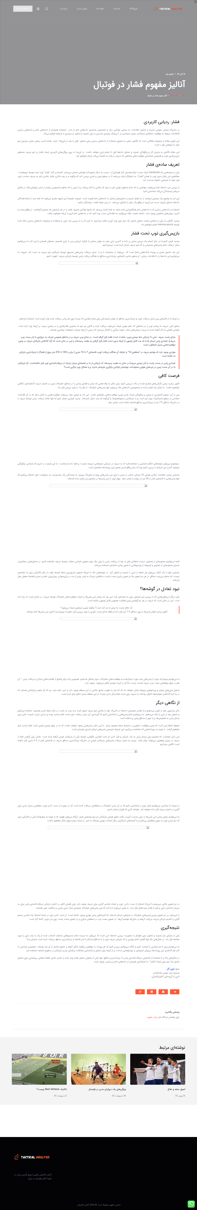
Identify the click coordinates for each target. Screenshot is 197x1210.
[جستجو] (46, 8)
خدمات (116, 8)
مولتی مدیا (82, 8)
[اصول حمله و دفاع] (157, 1069)
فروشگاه (133, 8)
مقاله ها (100, 8)
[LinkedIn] (151, 991)
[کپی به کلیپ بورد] (140, 991)
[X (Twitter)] (163, 991)
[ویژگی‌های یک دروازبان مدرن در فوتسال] (98, 1069)
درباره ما (63, 8)
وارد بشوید (152, 1017)
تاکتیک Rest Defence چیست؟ (51, 1089)
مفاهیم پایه (170, 74)
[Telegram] (174, 991)
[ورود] (38, 8)
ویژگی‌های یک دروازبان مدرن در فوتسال (107, 1089)
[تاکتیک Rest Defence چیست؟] (39, 1069)
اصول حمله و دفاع (176, 1089)
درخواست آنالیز (23, 8)
